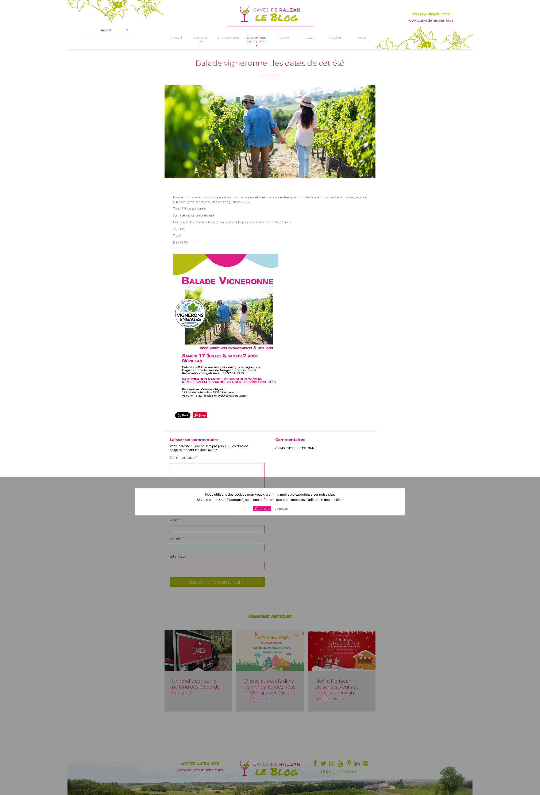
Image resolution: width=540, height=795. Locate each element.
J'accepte (262, 508)
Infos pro (282, 37)
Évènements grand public (256, 39)
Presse (361, 37)
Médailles (335, 37)
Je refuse (281, 508)
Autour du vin (200, 39)
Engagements (228, 37)
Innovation (308, 37)
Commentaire (183, 458)
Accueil (176, 37)
